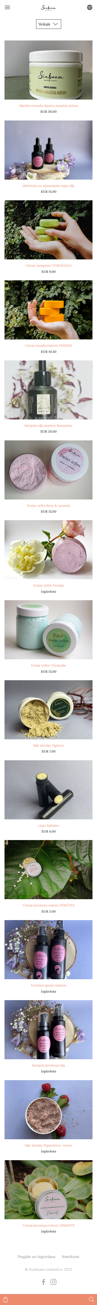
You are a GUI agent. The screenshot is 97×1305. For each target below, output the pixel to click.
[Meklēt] (91, 1299)
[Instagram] (53, 1282)
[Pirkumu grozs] (5, 1299)
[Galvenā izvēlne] (7, 7)
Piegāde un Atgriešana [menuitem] (36, 1256)
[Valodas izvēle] (89, 7)
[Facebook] (43, 1282)
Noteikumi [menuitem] (70, 1256)
